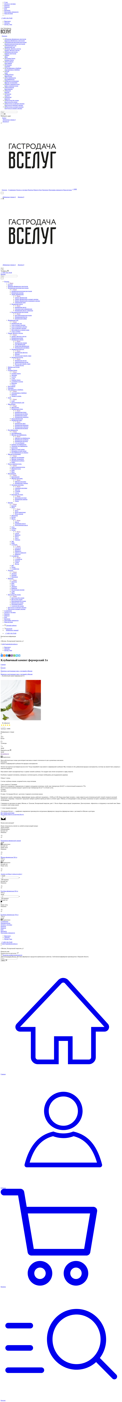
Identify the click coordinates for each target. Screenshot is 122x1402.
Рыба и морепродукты (18, 467)
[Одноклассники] (4, 655)
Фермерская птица (20, 412)
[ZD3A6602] (21, 720)
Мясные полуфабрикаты (22, 438)
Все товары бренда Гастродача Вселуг (12, 814)
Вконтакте (7, 21)
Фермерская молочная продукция (21, 291)
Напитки (14, 581)
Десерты (14, 573)
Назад (11, 283)
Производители (5, 923)
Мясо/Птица (15, 407)
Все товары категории (7, 813)
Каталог (3, 274)
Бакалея (13, 506)
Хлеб (13, 401)
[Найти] (2, 114)
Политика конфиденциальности (12, 955)
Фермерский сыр (16, 323)
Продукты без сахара (17, 598)
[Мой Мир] (7, 655)
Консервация (15, 477)
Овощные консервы (21, 488)
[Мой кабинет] (1, 195)
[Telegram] (19, 655)
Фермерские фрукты (21, 352)
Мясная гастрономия (17, 457)
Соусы (17, 533)
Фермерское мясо (20, 423)
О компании (4, 921)
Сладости (18, 548)
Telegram (7, 23)
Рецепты (3, 926)
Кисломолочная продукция (23, 315)
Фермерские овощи (21, 343)
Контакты (4, 931)
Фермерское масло (20, 307)
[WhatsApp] (14, 655)
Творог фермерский (21, 297)
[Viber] (12, 655)
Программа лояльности (8, 933)
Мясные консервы (20, 481)
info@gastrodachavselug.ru (10, 644)
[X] (9, 655)
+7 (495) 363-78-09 (6, 18)
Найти (3, 960)
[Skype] (17, 655)
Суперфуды (18, 559)
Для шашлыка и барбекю (19, 393)
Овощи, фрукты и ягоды (18, 336)
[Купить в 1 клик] (1, 836)
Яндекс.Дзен (8, 24)
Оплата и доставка (6, 925)
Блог (2, 929)
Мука (16, 510)
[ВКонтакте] (2, 655)
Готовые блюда (16, 373)
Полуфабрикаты (16, 433)
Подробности (5, 754)
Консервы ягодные (21, 498)
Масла (17, 522)
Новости (3, 928)
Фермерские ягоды (21, 360)
